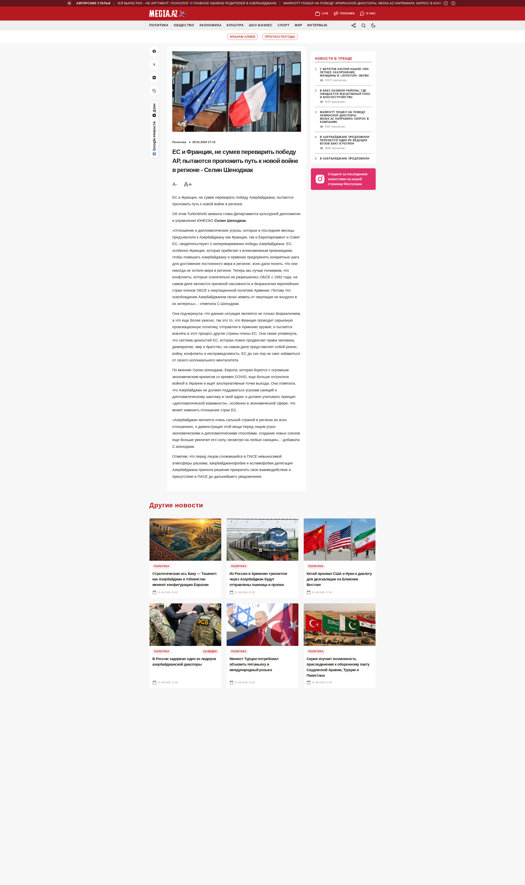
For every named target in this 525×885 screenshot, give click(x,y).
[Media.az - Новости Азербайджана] (167, 13)
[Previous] (446, 3)
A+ (188, 184)
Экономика (210, 25)
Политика (159, 25)
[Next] (453, 3)
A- (174, 184)
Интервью (317, 25)
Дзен (154, 107)
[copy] (154, 91)
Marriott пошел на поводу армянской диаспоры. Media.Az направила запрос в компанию (349, 3)
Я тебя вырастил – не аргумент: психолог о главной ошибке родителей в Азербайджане (174, 3)
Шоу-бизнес (261, 25)
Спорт (284, 25)
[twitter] (154, 64)
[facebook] (154, 51)
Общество (184, 25)
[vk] (154, 78)
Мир (298, 25)
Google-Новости (154, 136)
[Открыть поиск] (363, 25)
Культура (235, 25)
